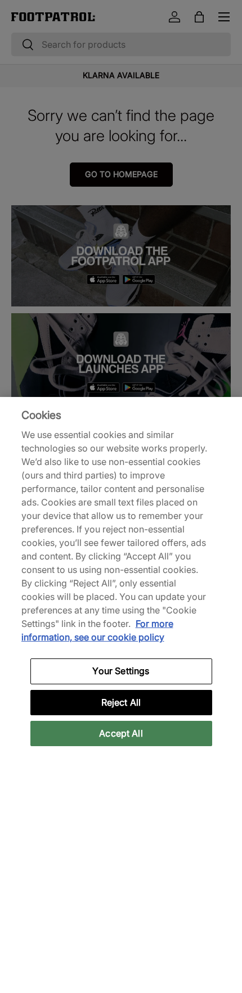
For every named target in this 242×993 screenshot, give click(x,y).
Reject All (121, 702)
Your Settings (120, 670)
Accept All (121, 733)
